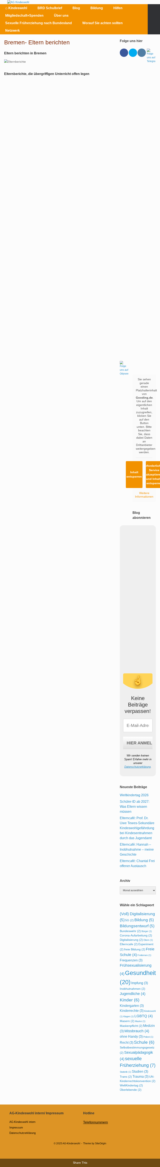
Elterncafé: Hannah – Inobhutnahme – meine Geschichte (137, 849)
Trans (126, 1076)
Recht (126, 1042)
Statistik (125, 1072)
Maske (140, 1021)
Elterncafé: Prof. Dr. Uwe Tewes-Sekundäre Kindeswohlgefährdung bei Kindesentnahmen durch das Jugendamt (137, 828)
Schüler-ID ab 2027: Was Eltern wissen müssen (134, 806)
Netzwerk (12, 30)
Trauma (140, 1076)
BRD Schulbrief (50, 8)
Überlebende (130, 1089)
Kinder (129, 999)
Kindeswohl (16, 8)
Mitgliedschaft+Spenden (24, 15)
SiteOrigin (100, 1143)
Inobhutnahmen (132, 988)
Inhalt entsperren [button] (134, 474)
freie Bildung (134, 949)
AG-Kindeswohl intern (22, 1121)
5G (129, 920)
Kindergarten (132, 1005)
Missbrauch (136, 1031)
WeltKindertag (131, 1085)
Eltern (148, 940)
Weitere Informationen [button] (144, 494)
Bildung (96, 8)
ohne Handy (131, 1036)
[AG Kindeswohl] (18, 2)
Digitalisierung (131, 939)
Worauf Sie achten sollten (102, 23)
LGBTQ (143, 1016)
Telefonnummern (95, 1122)
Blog (76, 8)
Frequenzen (131, 960)
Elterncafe (129, 944)
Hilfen (117, 8)
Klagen (128, 1016)
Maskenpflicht (131, 1025)
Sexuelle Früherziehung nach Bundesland (38, 23)
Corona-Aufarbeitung (136, 935)
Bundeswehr (130, 931)
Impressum (16, 1127)
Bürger (146, 931)
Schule (144, 1042)
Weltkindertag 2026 (134, 795)
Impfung (139, 983)
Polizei (148, 1037)
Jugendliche (132, 994)
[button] (154, 19)
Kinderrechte (132, 1010)
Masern (127, 1021)
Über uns (61, 15)
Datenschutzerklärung (137, 766)
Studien (140, 1071)
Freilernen (144, 955)
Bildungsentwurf (137, 926)
